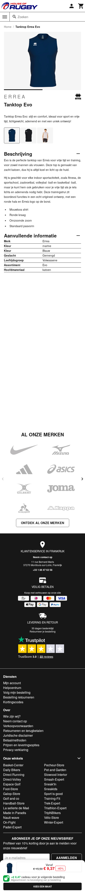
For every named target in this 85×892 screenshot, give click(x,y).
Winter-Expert (53, 822)
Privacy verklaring (15, 749)
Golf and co (11, 798)
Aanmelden (66, 857)
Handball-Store (14, 803)
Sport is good (53, 793)
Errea (15, 96)
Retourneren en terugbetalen (23, 730)
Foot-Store (10, 789)
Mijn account (12, 683)
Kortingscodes (13, 702)
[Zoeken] (14, 16)
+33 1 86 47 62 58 (42, 570)
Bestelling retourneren (18, 697)
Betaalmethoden (14, 740)
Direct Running (13, 774)
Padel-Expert (12, 827)
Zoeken (23, 17)
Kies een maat (42, 886)
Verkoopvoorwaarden (18, 726)
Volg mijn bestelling (16, 692)
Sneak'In (50, 784)
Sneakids (50, 789)
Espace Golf (11, 784)
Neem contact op (42, 557)
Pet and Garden (55, 769)
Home (7, 27)
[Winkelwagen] (81, 6)
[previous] (3, 479)
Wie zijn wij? (12, 716)
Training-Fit (52, 798)
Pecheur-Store (54, 765)
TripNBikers (52, 812)
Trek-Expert (52, 803)
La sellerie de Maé (16, 808)
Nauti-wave (11, 817)
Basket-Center (13, 765)
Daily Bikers (11, 769)
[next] (82, 479)
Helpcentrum (12, 687)
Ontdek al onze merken (42, 522)
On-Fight (9, 822)
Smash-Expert (54, 779)
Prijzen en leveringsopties (21, 745)
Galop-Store (11, 793)
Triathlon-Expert (55, 808)
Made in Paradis (14, 812)
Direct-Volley (12, 779)
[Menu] (4, 17)
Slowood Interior (55, 774)
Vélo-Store (51, 817)
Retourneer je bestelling (43, 631)
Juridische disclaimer (18, 735)
